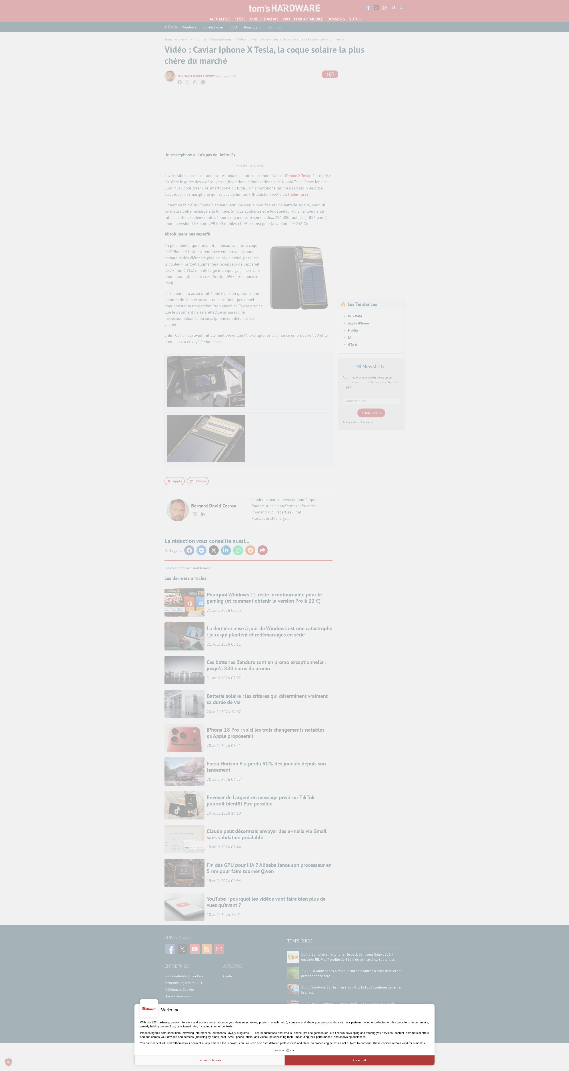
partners (163, 1022)
